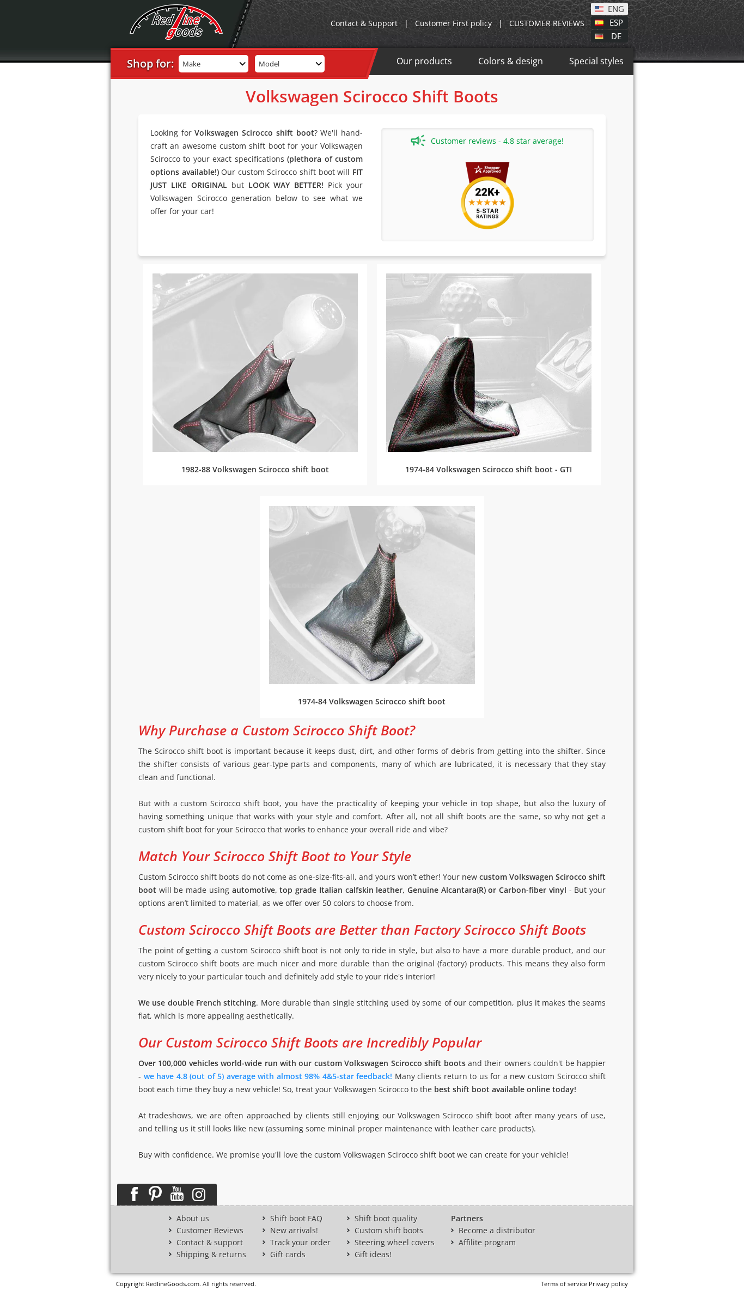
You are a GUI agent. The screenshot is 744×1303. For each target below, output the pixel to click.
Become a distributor (497, 1230)
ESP (616, 22)
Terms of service (564, 1284)
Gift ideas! (373, 1254)
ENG (616, 8)
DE (616, 35)
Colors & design (510, 61)
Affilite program (487, 1242)
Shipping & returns (211, 1254)
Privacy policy (608, 1284)
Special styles (596, 61)
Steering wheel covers (395, 1242)
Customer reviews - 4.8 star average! (497, 141)
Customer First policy (453, 23)
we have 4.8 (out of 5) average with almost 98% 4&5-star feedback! (268, 1076)
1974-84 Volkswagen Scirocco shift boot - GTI (488, 469)
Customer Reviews (209, 1230)
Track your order (300, 1242)
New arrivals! (294, 1230)
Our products (424, 61)
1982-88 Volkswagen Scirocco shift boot (255, 469)
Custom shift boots (389, 1230)
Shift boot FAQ (296, 1218)
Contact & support (209, 1242)
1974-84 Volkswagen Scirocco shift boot (372, 701)
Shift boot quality (386, 1218)
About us (192, 1218)
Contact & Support (364, 23)
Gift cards (288, 1254)
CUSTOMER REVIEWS (546, 23)
